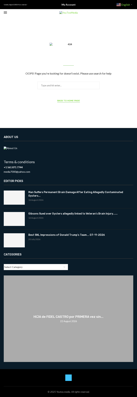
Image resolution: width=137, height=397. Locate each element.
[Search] (131, 12)
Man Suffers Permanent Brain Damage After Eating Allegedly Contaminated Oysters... (75, 194)
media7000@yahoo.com (17, 171)
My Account (69, 4)
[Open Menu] (5, 12)
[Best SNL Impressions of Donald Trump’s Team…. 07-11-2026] (14, 240)
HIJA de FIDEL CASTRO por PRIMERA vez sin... (68, 317)
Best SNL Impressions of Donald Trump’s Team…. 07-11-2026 (66, 234)
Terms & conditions (19, 162)
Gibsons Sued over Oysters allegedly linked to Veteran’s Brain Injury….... (73, 213)
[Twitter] (68, 377)
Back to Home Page (68, 100)
